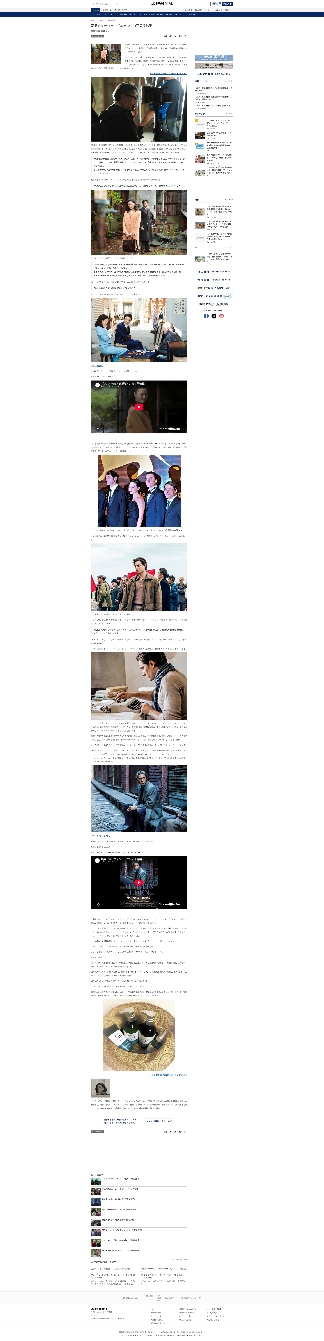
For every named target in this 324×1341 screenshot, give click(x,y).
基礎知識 (192, 14)
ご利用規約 (212, 1313)
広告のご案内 (185, 1320)
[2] (200, 135)
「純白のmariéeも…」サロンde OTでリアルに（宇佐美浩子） (163, 1270)
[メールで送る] (166, 36)
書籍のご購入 (157, 1320)
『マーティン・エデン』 (101, 836)
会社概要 (188, 10)
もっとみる (228, 81)
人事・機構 (168, 14)
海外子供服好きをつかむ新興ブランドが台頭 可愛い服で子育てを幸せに (219, 157)
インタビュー (113, 14)
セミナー (199, 14)
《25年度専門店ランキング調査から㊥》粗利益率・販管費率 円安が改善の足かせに (219, 236)
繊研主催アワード (187, 1313)
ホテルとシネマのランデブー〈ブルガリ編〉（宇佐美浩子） (162, 1282)
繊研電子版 (107, 10)
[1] (200, 124)
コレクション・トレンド (141, 14)
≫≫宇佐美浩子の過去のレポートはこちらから (168, 74)
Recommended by (176, 1259)
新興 (157, 14)
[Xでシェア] (175, 36)
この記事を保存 (98, 36)
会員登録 (218, 10)
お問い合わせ (213, 1320)
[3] (200, 146)
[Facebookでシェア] (180, 36)
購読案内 (198, 10)
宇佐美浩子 (111, 21)
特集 (161, 14)
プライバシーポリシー (217, 1316)
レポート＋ (177, 14)
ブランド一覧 (185, 1316)
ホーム (93, 21)
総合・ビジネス (102, 14)
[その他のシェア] (185, 36)
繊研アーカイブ (121, 10)
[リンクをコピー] (170, 36)
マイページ (156, 1316)
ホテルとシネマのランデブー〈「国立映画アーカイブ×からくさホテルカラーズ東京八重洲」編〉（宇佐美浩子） (113, 1282)
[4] (200, 159)
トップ (93, 14)
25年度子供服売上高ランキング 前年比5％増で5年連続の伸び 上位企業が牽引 (220, 145)
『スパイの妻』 (97, 366)
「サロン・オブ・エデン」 (132, 932)
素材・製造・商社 (126, 14)
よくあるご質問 (214, 1309)
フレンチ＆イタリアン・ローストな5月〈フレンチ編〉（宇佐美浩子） (162, 1276)
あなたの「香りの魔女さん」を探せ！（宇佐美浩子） (112, 1269)
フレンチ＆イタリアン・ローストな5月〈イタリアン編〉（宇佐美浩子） (113, 1276)
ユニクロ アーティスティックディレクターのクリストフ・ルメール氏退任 (219, 123)
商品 (152, 14)
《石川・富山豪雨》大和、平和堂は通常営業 (212, 106)
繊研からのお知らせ (188, 1309)
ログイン (228, 10)
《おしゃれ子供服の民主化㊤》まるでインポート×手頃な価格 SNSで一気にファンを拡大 (220, 224)
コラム (185, 14)
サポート (208, 10)
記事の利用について (160, 1323)
